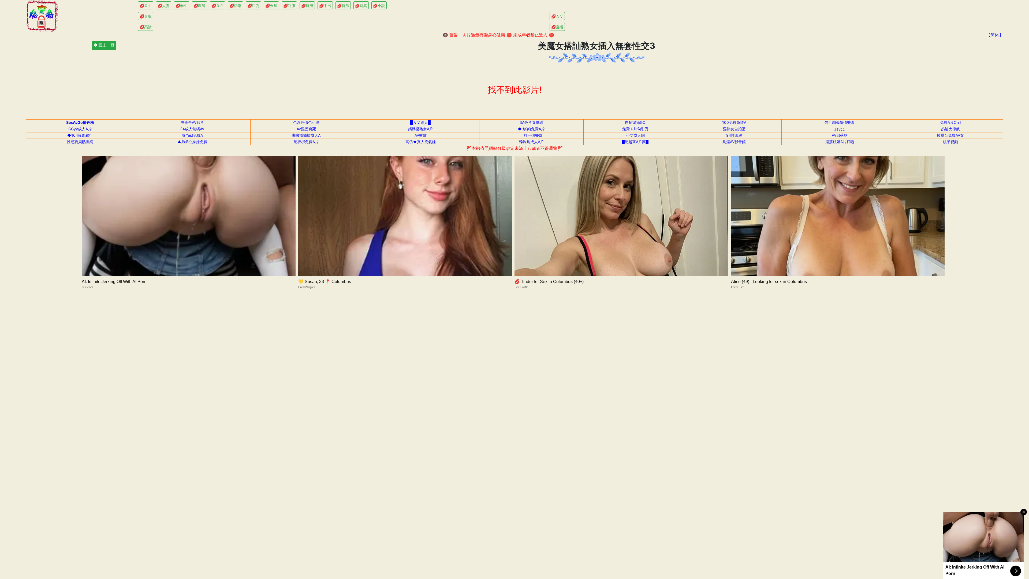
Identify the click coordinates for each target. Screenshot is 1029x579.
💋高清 (146, 27)
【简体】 (994, 35)
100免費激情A (734, 122)
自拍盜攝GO (635, 122)
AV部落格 (840, 135)
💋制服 (289, 5)
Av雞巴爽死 (306, 129)
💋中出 (325, 5)
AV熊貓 (421, 135)
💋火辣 (271, 5)
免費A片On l (950, 122)
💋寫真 (361, 5)
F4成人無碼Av (192, 129)
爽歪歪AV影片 (192, 122)
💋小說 (379, 5)
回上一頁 (105, 45)
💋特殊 (343, 5)
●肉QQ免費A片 (531, 129)
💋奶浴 (235, 5)
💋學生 (182, 5)
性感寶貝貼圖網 (80, 141)
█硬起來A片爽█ (635, 141)
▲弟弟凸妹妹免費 (192, 141)
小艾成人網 (635, 135)
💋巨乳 (253, 5)
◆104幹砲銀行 (80, 135)
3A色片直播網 (531, 122)
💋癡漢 (307, 5)
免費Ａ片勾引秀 (635, 129)
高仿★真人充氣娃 (420, 141)
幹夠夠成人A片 (531, 141)
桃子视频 (950, 141)
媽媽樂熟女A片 (420, 129)
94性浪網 (734, 135)
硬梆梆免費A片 (306, 141)
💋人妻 (164, 5)
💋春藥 (146, 16)
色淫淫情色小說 (306, 122)
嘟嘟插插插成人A (306, 135)
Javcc (839, 129)
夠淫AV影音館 (734, 141)
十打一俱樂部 (531, 135)
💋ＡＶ (557, 16)
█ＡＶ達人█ (420, 122)
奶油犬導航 (950, 129)
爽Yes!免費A (192, 135)
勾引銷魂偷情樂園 (840, 122)
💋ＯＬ (146, 5)
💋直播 (557, 27)
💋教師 (199, 5)
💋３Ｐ (217, 5)
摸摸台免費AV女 (950, 135)
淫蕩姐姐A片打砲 (839, 141)
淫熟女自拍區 (734, 129)
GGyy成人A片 (80, 129)
